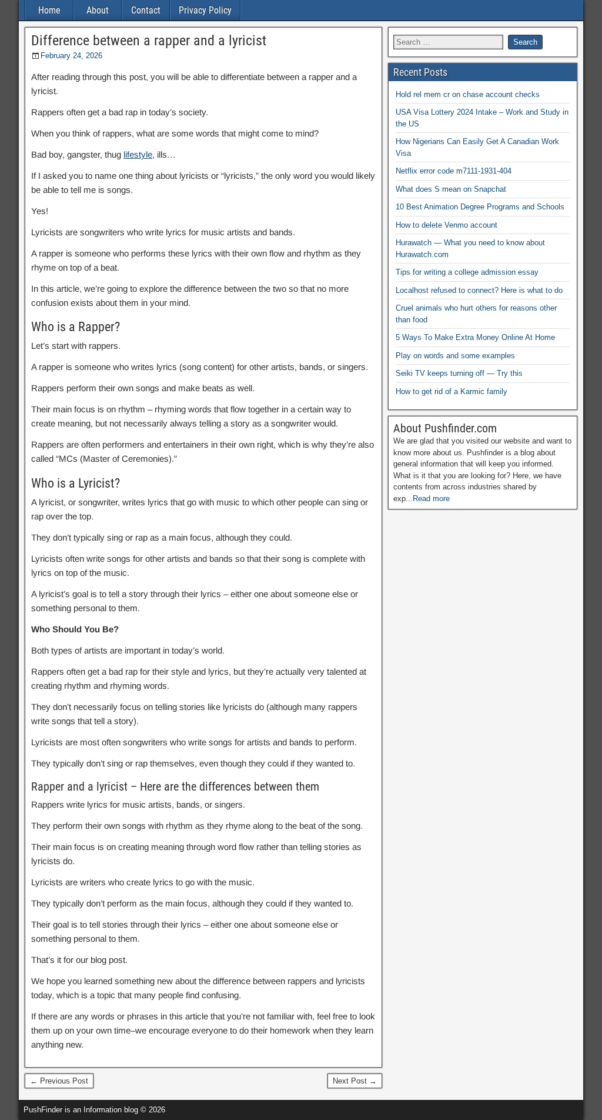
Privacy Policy (205, 10)
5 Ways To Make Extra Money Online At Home (475, 337)
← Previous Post (59, 1080)
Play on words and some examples (455, 355)
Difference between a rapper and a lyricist (148, 40)
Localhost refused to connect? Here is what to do (479, 290)
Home (49, 10)
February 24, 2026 (71, 55)
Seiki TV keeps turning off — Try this (459, 373)
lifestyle (137, 154)
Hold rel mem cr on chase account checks (468, 94)
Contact (145, 10)
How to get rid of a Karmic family (451, 391)
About (97, 10)
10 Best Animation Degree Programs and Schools (480, 206)
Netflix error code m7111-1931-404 (453, 170)
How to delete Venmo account (446, 225)
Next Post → (355, 1080)
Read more (431, 498)
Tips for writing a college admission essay (467, 272)
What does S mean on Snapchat (451, 189)
